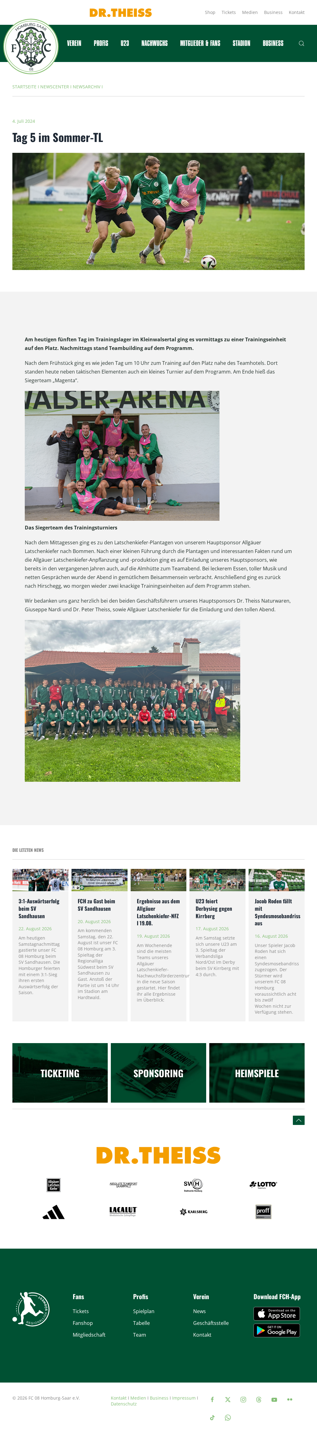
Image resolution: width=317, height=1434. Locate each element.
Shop (210, 12)
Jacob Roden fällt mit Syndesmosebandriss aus (277, 912)
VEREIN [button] (74, 43)
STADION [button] (241, 43)
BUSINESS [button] (273, 43)
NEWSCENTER (54, 87)
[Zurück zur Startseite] (31, 46)
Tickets (229, 12)
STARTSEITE (24, 87)
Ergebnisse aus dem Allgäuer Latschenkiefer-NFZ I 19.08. (158, 912)
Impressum (184, 1398)
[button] (301, 43)
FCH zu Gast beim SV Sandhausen (96, 904)
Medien (250, 12)
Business (273, 12)
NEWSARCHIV (86, 87)
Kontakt (297, 12)
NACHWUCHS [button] (154, 43)
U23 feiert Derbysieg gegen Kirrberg (214, 908)
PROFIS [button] (101, 43)
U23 (125, 43)
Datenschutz (124, 1404)
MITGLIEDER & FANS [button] (200, 43)
